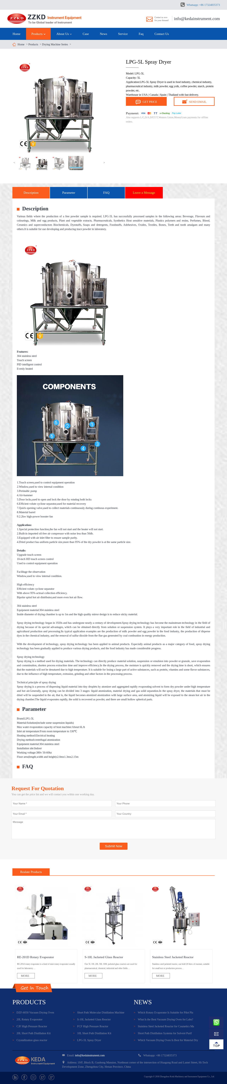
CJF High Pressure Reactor (29, 1026)
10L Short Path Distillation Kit (92, 1033)
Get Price (150, 101)
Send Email (197, 101)
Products (37, 34)
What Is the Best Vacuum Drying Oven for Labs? (163, 1019)
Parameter (68, 192)
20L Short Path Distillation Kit (31, 1033)
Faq (141, 34)
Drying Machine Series (55, 44)
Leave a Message (144, 192)
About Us (63, 34)
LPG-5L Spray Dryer (87, 1040)
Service (123, 34)
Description (31, 192)
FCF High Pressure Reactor (90, 1026)
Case (86, 34)
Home (16, 34)
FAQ (106, 192)
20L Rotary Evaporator (27, 1019)
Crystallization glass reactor (29, 1040)
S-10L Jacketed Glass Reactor (92, 1019)
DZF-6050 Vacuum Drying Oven (33, 1012)
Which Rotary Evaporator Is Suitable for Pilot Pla (163, 1012)
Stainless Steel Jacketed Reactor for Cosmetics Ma (164, 1026)
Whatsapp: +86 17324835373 (203, 4)
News (103, 34)
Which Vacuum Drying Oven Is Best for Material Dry (166, 1040)
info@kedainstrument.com (197, 18)
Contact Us (161, 34)
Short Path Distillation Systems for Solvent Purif (163, 1033)
